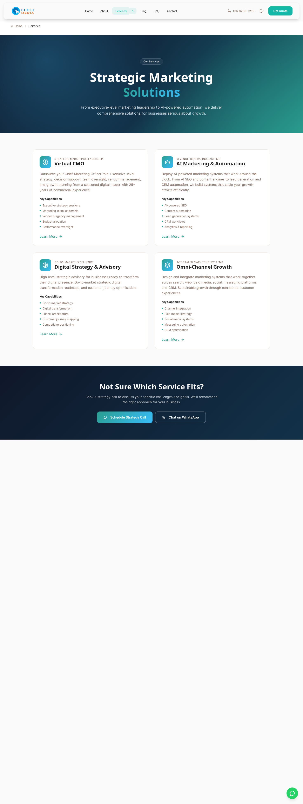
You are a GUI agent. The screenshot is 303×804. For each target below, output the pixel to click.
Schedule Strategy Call (128, 417)
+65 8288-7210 (243, 11)
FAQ (157, 11)
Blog (143, 11)
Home (89, 11)
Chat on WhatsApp (184, 417)
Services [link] (34, 26)
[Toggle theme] (261, 11)
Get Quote (280, 11)
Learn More (48, 236)
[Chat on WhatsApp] (292, 793)
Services (121, 11)
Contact (172, 11)
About (104, 11)
